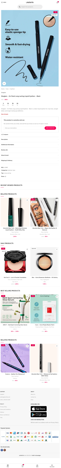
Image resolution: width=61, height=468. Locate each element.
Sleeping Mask (39, 327)
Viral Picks (51, 327)
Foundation (14, 280)
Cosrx (44, 329)
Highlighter (46, 280)
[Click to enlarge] (4, 83)
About (32, 392)
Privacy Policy (3, 407)
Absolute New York (15, 234)
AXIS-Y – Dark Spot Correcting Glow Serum (15, 325)
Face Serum (18, 327)
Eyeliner (12, 89)
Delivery (2, 412)
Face (9, 280)
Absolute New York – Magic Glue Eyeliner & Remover (44, 229)
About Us (33, 394)
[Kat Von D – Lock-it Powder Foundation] (15, 261)
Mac (45, 282)
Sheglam (3, 93)
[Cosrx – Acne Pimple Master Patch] (44, 309)
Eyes (7, 89)
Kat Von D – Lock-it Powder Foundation (15, 278)
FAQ (1, 418)
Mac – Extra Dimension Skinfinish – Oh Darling (45, 278)
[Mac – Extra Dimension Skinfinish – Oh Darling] (44, 261)
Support (2, 392)
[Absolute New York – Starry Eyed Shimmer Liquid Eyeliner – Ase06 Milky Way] (15, 212)
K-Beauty (12, 327)
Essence (15, 378)
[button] (57, 296)
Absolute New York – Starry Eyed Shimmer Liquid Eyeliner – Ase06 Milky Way (15, 229)
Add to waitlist (50, 128)
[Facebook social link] (6, 176)
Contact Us (33, 397)
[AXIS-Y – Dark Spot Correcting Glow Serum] (15, 309)
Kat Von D (15, 282)
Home (2, 89)
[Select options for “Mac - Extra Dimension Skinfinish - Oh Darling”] (57, 249)
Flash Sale (19, 280)
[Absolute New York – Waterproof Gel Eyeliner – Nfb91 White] (44, 358)
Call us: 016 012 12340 (5, 400)
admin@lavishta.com (5, 397)
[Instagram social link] (4, 450)
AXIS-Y (15, 329)
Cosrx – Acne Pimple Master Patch (44, 325)
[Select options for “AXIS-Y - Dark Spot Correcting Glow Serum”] (27, 296)
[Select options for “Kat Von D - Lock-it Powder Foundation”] (27, 249)
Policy (2, 404)
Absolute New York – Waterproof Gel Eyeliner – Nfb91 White (44, 375)
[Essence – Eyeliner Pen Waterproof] (15, 358)
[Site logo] (30, 2)
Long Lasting (7, 173)
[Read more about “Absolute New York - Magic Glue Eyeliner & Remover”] (57, 200)
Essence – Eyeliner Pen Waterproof (15, 374)
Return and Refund (4, 415)
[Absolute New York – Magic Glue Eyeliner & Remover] (44, 212)
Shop (32, 400)
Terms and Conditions (5, 409)
